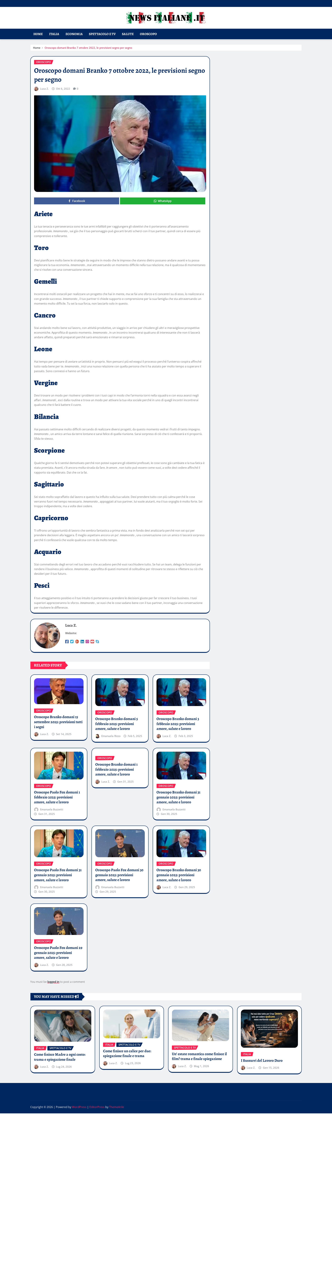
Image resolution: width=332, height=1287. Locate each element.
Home (38, 34)
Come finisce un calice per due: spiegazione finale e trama (127, 1053)
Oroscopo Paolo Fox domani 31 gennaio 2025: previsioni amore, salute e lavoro (58, 874)
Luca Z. (44, 88)
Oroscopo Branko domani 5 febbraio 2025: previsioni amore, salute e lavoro (116, 723)
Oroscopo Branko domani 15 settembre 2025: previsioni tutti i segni (58, 721)
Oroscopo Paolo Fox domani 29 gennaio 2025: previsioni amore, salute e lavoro (58, 952)
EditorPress (97, 1107)
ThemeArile (116, 1107)
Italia (54, 34)
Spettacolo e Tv (102, 34)
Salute (128, 34)
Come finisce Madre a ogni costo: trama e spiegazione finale (59, 1057)
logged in (53, 982)
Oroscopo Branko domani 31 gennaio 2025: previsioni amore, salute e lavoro (178, 797)
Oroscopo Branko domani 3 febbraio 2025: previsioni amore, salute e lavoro (177, 723)
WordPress (79, 1107)
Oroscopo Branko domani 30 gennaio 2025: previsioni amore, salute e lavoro (178, 874)
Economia (74, 34)
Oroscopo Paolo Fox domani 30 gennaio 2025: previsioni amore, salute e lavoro (119, 874)
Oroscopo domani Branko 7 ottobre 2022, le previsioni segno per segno (88, 47)
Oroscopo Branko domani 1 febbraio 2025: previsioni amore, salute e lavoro (116, 769)
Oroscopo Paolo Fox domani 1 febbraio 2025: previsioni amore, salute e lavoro (57, 797)
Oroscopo (148, 34)
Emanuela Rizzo (111, 736)
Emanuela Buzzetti (51, 809)
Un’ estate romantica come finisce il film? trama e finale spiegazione (199, 1056)
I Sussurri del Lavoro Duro (262, 1060)
